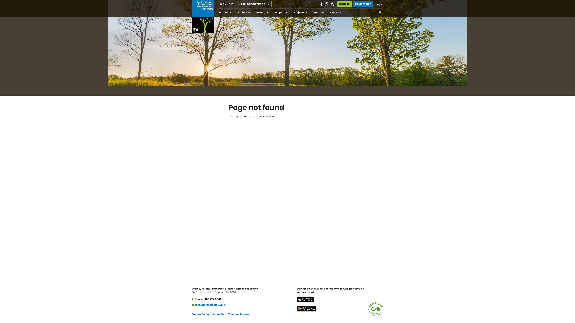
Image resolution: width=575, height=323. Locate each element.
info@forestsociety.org (210, 305)
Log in (379, 4)
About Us (218, 314)
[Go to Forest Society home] (203, 16)
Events (334, 12)
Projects (299, 12)
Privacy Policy (200, 314)
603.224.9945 (212, 299)
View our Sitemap (239, 314)
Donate (344, 4)
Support (279, 12)
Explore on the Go (253, 4)
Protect (224, 12)
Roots (317, 12)
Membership (363, 4)
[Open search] (380, 12)
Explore (242, 12)
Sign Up (225, 4)
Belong (260, 12)
